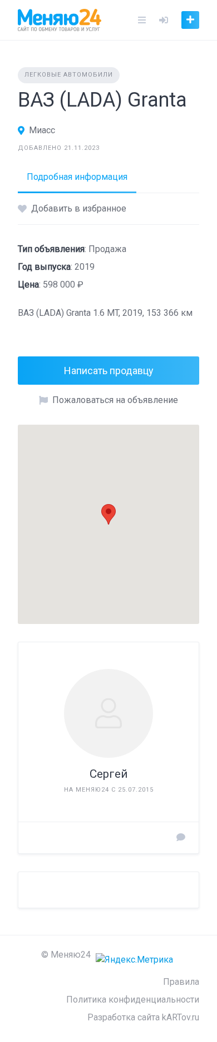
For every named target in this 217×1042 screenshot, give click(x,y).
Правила (181, 981)
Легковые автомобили (68, 74)
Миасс (42, 130)
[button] (108, 514)
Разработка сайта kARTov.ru (143, 1017)
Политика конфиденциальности (132, 999)
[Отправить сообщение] (180, 837)
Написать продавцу (109, 370)
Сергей (109, 774)
